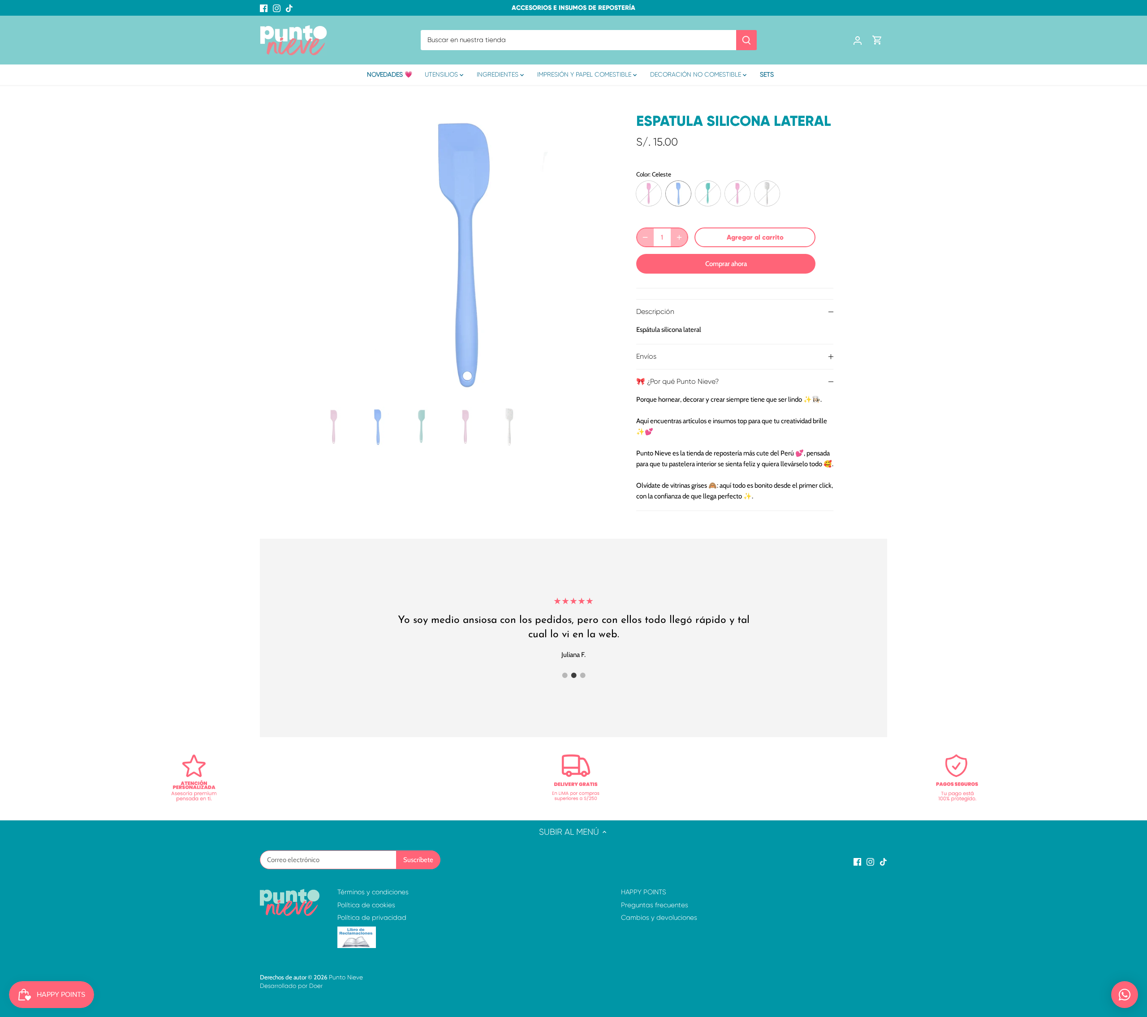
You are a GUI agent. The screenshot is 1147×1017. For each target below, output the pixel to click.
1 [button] (564, 675)
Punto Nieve (346, 977)
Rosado (737, 193)
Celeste (678, 193)
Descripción (655, 312)
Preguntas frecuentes (654, 905)
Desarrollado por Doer (291, 986)
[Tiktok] (289, 8)
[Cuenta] (857, 40)
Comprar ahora (726, 264)
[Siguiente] (601, 252)
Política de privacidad (371, 918)
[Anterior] (327, 252)
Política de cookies (366, 905)
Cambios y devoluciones (659, 918)
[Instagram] (276, 8)
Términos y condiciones (373, 892)
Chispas (767, 193)
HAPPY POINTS (643, 892)
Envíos (646, 356)
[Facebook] (263, 8)
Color (642, 174)
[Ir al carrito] (877, 40)
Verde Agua (707, 193)
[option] (464, 252)
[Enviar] (746, 40)
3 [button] (582, 675)
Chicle (648, 193)
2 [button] (573, 675)
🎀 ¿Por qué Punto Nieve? (677, 382)
